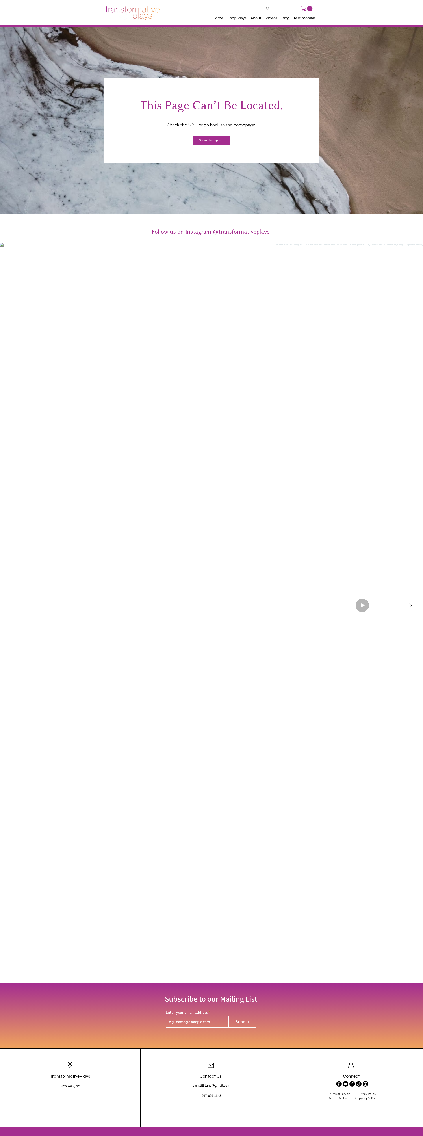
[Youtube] (345, 1084)
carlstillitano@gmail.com (211, 1085)
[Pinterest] (339, 1084)
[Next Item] (410, 605)
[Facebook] (352, 1084)
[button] (307, 8)
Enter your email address (187, 1012)
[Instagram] (365, 1084)
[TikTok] (359, 1084)
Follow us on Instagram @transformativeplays (211, 231)
